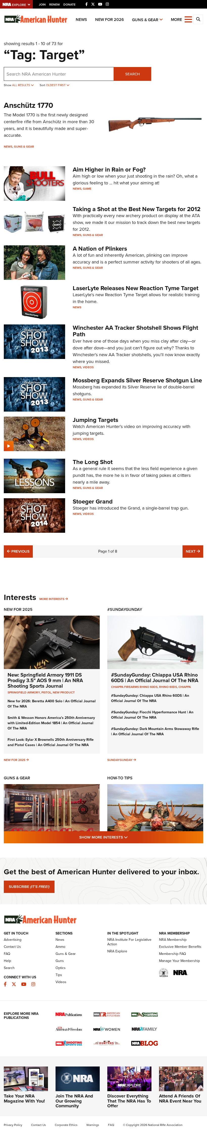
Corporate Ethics (66, 1125)
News (81, 19)
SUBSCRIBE (29, 886)
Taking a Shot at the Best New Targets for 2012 (136, 209)
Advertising (12, 939)
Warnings (92, 1125)
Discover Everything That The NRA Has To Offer (129, 1101)
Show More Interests (130, 837)
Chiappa (184, 687)
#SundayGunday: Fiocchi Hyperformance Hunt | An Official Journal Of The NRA (152, 715)
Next (194, 551)
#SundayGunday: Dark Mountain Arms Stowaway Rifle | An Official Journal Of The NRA (155, 731)
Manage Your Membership (179, 960)
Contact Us (12, 946)
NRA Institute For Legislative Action (129, 942)
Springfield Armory (24, 692)
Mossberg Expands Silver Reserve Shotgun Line (137, 380)
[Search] (198, 19)
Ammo (60, 946)
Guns (60, 960)
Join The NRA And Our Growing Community (74, 1101)
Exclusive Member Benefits (180, 946)
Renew (54, 4)
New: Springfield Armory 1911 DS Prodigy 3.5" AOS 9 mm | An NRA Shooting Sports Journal (45, 680)
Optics (61, 968)
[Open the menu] (188, 19)
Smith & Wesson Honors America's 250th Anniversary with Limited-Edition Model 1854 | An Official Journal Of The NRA (51, 723)
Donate (69, 4)
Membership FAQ (172, 953)
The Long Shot (93, 461)
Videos (88, 367)
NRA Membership (173, 939)
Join (42, 4)
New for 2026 (109, 19)
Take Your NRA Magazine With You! (24, 1098)
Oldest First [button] (56, 85)
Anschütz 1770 (28, 105)
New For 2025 (18, 609)
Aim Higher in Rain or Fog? (109, 169)
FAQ (7, 953)
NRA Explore (117, 951)
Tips (59, 975)
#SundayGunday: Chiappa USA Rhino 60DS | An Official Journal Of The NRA (154, 677)
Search (132, 74)
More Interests (51, 599)
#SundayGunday (124, 609)
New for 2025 (14, 760)
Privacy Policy (13, 1125)
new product (64, 692)
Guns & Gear (145, 20)
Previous (20, 551)
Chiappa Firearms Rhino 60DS (134, 687)
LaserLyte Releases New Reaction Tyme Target (135, 288)
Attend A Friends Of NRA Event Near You (180, 1098)
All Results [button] (21, 85)
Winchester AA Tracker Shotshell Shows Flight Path (135, 331)
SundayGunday (120, 760)
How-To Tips (120, 778)
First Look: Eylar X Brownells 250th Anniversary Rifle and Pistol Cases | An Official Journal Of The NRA (51, 742)
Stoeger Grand (93, 501)
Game (87, 188)
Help (7, 960)
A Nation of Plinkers (100, 248)
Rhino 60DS (168, 687)
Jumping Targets (95, 419)
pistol (46, 692)
